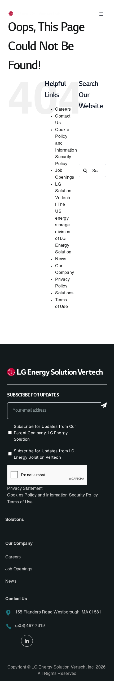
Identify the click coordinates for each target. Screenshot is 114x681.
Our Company (19, 544)
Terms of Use (20, 502)
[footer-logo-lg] (55, 371)
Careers (63, 109)
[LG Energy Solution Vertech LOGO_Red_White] (34, 14)
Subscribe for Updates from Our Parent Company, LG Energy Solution (45, 433)
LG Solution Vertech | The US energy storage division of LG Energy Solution (63, 218)
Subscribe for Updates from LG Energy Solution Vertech (44, 454)
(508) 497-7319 (30, 626)
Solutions (64, 293)
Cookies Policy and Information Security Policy (52, 495)
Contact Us (16, 599)
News (60, 259)
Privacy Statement (24, 489)
